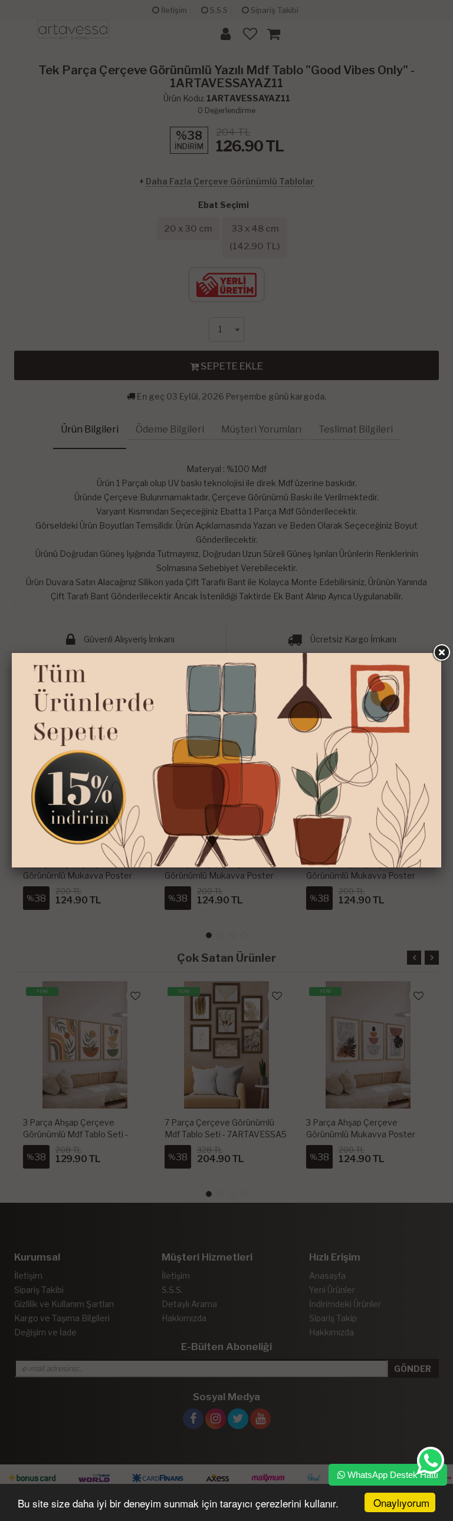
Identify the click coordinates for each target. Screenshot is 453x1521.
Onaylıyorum (401, 1502)
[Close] (441, 653)
